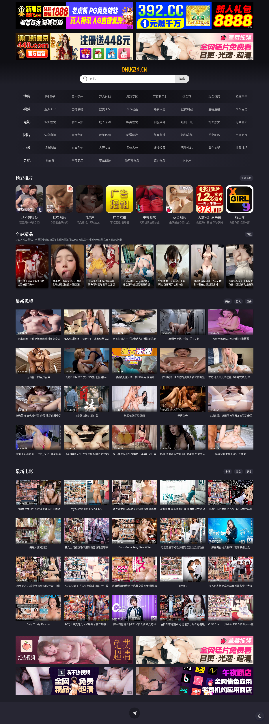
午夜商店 (77, 160)
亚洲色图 (77, 135)
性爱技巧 (241, 148)
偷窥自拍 (50, 135)
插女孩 (50, 160)
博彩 (27, 96)
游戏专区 (132, 96)
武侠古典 (132, 148)
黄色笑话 (214, 148)
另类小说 (187, 148)
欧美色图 (105, 135)
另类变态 (241, 122)
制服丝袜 (159, 122)
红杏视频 (159, 160)
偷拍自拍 (77, 122)
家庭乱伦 (77, 148)
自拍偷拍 (77, 109)
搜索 (182, 79)
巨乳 (238, 301)
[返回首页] (259, 716)
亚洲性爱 (50, 122)
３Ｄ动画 (132, 109)
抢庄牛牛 (241, 96)
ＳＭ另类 (241, 109)
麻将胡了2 (159, 96)
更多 (249, 301)
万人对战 (105, 96)
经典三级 (187, 122)
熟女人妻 (159, 109)
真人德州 (77, 96)
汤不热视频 (132, 160)
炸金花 (186, 96)
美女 (227, 301)
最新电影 (24, 471)
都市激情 (50, 148)
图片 (27, 134)
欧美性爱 (132, 122)
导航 (27, 160)
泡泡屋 (186, 160)
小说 (27, 147)
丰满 (227, 471)
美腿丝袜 (159, 135)
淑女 (238, 471)
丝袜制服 (187, 109)
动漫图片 (132, 135)
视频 (27, 109)
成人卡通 (105, 122)
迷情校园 (159, 148)
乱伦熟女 (214, 122)
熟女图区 (214, 135)
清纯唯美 (187, 135)
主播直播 (214, 109)
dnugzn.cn (134, 69)
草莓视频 (105, 160)
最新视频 (24, 301)
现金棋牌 (214, 96)
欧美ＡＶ (105, 109)
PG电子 (50, 96)
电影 (27, 122)
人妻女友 (105, 148)
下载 (249, 234)
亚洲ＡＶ (50, 109)
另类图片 (241, 135)
